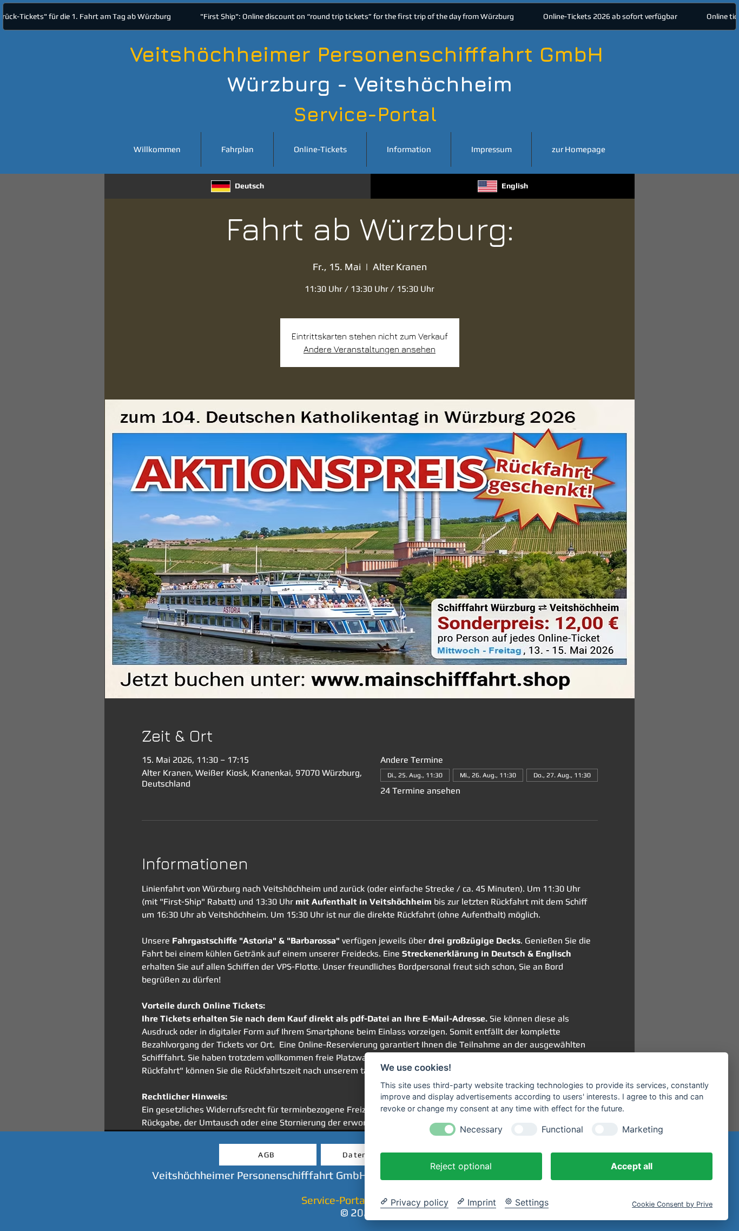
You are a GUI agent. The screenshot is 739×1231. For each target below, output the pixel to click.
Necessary (481, 1129)
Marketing (642, 1129)
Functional (562, 1129)
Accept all (631, 1165)
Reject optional (461, 1165)
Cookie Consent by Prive (672, 1204)
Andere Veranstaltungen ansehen (369, 349)
